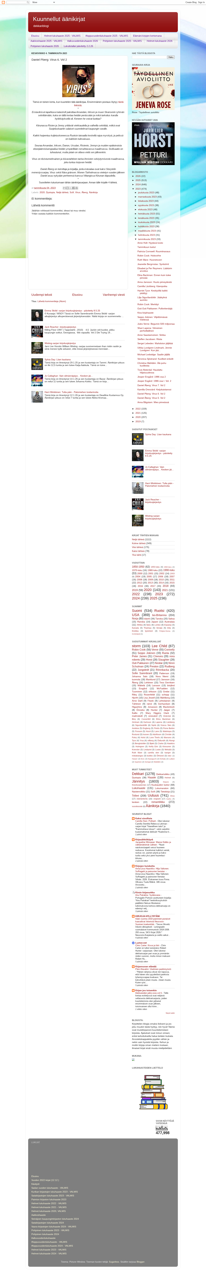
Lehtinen (148, 682)
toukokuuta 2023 (147, 222)
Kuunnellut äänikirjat (59, 19)
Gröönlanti (136, 634)
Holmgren (140, 746)
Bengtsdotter (140, 743)
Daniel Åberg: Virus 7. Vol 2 (151, 385)
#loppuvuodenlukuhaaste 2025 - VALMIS (106, 35)
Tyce (134, 740)
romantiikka (158, 801)
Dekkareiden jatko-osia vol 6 (148, 993)
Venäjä (159, 628)
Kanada (135, 628)
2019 (138, 421)
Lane (156, 731)
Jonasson (153, 707)
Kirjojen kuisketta (145, 866)
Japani (154, 622)
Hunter (154, 710)
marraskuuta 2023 (147, 197)
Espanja (168, 625)
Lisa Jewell (149, 698)
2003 (172, 573)
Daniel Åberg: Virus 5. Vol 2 (151, 398)
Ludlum (172, 759)
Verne (155, 649)
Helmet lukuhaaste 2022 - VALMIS (48, 1203)
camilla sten (153, 753)
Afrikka (140, 625)
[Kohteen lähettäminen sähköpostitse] (64, 188)
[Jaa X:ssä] (70, 188)
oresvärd (152, 716)
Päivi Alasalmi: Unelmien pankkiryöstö (153, 969)
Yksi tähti (136, 555)
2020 (42, 192)
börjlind (171, 685)
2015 (172, 582)
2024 (138, 184)
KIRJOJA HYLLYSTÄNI (147, 916)
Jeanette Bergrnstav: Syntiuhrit (153, 264)
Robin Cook (139, 649)
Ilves (143, 759)
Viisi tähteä (137, 547)
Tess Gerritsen (167, 682)
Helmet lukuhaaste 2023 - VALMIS (48, 1250)
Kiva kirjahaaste (145, 313)
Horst (149, 659)
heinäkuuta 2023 (147, 213)
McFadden (162, 688)
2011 (172, 579)
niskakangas (137, 756)
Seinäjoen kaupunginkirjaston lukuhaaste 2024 (55, 1219)
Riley (134, 694)
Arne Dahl (137, 701)
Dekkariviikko (163, 774)
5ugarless (114, 1262)
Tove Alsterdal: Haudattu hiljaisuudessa (149, 371)
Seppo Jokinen (146, 653)
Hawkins (171, 743)
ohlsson (152, 691)
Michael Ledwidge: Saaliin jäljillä (153, 354)
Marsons (167, 737)
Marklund (150, 679)
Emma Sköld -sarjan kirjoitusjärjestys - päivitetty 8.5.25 (72, 310)
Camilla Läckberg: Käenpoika (152, 286)
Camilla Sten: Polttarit (145, 821)
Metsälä (168, 749)
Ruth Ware (137, 753)
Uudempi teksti (41, 294)
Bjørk (152, 743)
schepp (165, 694)
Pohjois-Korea (164, 631)
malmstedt (137, 716)
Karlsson (147, 722)
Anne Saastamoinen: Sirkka (151, 335)
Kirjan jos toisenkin (146, 990)
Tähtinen (136, 704)
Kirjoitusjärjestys (139, 785)
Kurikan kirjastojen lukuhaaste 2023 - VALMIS (54, 1192)
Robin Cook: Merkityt (148, 304)
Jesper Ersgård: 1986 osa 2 (151, 377)
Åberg (85, 192)
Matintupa (167, 731)
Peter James (139, 656)
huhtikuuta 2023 (146, 226)
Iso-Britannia (159, 615)
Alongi (172, 740)
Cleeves (158, 656)
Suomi (137, 611)
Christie (168, 734)
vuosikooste (137, 806)
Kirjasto (166, 782)
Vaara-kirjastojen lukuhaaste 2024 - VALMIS (53, 1226)
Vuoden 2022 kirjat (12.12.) (45, 1180)
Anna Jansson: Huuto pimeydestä (154, 282)
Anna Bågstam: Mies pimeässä (153, 402)
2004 (137, 576)
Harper (134, 759)
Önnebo (140, 710)
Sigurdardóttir (141, 725)
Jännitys (138, 781)
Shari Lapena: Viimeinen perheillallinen (149, 329)
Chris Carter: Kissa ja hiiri (147, 945)
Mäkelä (141, 685)
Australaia (169, 622)
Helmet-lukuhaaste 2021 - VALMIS (48, 1207)
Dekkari (138, 774)
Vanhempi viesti (114, 294)
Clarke (161, 743)
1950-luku (155, 567)
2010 (161, 579)
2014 (161, 582)
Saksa (171, 618)
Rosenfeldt (149, 694)
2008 (139, 579)
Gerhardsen (164, 704)
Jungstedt (143, 669)
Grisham (135, 722)
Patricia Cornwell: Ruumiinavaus (153, 251)
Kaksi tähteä (138, 551)
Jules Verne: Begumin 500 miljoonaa (156, 324)
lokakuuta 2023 (146, 201)
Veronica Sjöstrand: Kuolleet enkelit (155, 359)
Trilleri (135, 795)
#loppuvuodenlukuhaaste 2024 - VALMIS (52, 1246)
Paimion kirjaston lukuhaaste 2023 (48, 1199)
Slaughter (163, 659)
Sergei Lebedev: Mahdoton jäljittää (155, 343)
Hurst (148, 731)
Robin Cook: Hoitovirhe (149, 255)
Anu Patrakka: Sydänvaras (148, 895)
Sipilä (153, 725)
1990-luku (169, 570)
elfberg (151, 740)
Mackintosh (169, 707)
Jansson (165, 679)
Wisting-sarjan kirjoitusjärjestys (60, 343)
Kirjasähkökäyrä (144, 839)
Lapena (158, 722)
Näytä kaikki (170, 1013)
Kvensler (136, 749)
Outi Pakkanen (140, 663)
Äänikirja (93, 192)
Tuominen (137, 691)
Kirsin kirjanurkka (145, 892)
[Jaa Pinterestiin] (76, 188)
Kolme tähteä (138, 543)
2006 (160, 576)
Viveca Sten (165, 725)
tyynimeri (149, 631)
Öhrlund (160, 756)
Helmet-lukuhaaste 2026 (159, 41)
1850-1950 (138, 566)
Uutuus (153, 795)
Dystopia (50, 192)
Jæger (167, 710)
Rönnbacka (162, 669)
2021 (138, 413)
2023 (138, 189)
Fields (156, 728)
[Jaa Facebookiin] (73, 188)
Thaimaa (147, 628)
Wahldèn (157, 762)
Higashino (137, 707)
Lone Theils (154, 737)
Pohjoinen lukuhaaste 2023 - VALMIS (50, 1230)
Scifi (72, 192)
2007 (172, 576)
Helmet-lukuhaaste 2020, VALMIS (48, 1211)
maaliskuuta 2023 (147, 231)
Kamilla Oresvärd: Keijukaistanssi (154, 389)
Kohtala (163, 759)
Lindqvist (147, 749)
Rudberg (170, 666)
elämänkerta (142, 799)
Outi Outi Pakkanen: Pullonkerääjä (154, 308)
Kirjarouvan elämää (145, 966)
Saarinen (138, 762)
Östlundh (161, 740)
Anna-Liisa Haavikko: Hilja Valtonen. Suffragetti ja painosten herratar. (152, 870)
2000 (139, 573)
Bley (134, 719)
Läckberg (170, 722)
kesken (135, 802)
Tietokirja (165, 791)
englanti (157, 799)
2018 (166, 585)
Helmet (168, 778)
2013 (150, 582)
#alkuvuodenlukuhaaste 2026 (82, 41)
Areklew (135, 728)
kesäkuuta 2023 (146, 218)
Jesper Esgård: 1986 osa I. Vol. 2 (154, 381)
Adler (170, 756)
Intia (169, 628)
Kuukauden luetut (160, 785)
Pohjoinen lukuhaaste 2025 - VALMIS (122, 41)
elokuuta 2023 (145, 209)
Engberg (146, 728)
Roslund (135, 734)
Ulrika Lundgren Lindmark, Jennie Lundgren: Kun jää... (154, 349)
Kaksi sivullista (143, 818)
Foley (134, 737)
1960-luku (168, 567)
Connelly (169, 649)
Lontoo (157, 625)
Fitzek (151, 701)
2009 (150, 579)
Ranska (141, 622)
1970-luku (137, 570)
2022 (138, 409)
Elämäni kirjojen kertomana (147, 35)
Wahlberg (165, 698)
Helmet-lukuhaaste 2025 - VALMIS (62, 35)
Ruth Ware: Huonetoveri (149, 260)
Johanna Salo (139, 676)
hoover (146, 734)
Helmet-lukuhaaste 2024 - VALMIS (48, 1253)
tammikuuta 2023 (147, 239)
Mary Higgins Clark (157, 713)
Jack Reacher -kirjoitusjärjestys (60, 327)
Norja (135, 618)
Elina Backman (163, 719)
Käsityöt (35, 1184)
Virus (77, 192)
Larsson (156, 685)
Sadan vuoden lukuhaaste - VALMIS (49, 1188)
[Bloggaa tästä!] (67, 188)
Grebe (166, 691)
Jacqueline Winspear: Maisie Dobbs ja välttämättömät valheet (153, 843)
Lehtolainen (165, 701)
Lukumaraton (162, 788)
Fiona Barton (169, 728)
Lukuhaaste (138, 788)
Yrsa (142, 740)
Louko (158, 749)
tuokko (150, 756)
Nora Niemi (162, 676)
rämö (149, 704)
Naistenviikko (138, 791)
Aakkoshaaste (38, 1215)
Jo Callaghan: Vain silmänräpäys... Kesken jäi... (69, 376)
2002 (161, 573)
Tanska (159, 618)
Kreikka (135, 631)
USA (135, 615)
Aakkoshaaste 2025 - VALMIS (46, 41)
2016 (140, 586)
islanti (147, 618)
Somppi (148, 762)
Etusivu (35, 35)
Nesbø (159, 663)
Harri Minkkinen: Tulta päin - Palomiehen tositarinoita (71, 392)
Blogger (140, 1262)
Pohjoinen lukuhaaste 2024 (45, 1234)
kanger (168, 753)
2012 (139, 582)
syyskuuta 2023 (146, 205)
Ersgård (143, 688)
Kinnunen (167, 746)
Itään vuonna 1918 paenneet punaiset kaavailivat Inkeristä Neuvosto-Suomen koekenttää (152, 921)
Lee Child (159, 646)
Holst (143, 737)
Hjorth (135, 698)
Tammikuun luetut (146, 247)
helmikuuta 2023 (147, 235)
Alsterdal (167, 716)
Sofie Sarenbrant (142, 673)
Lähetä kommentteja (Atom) (51, 301)
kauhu (168, 799)
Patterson (164, 673)
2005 (149, 576)
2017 (152, 586)
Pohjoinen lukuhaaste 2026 (45, 46)
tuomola (136, 679)
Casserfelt (146, 719)
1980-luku (153, 570)
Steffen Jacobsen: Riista (149, 339)
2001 (150, 573)
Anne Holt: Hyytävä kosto (150, 243)
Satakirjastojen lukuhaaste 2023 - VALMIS (52, 1195)
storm (136, 646)
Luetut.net (141, 943)
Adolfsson (157, 734)
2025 (138, 180)
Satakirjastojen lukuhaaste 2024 (47, 1223)
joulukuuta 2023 (146, 192)
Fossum (138, 731)
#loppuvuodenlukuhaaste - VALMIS (49, 1242)
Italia (148, 625)
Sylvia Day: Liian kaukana (58, 359)
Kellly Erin (153, 746)
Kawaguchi (152, 759)
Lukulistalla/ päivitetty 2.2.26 (78, 46)
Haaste (152, 777)
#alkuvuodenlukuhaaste (43, 1238)
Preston (154, 666)
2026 (138, 176)
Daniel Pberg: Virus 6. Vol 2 (151, 394)
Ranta (165, 653)
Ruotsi (159, 611)
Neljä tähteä (62, 192)
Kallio (134, 713)
